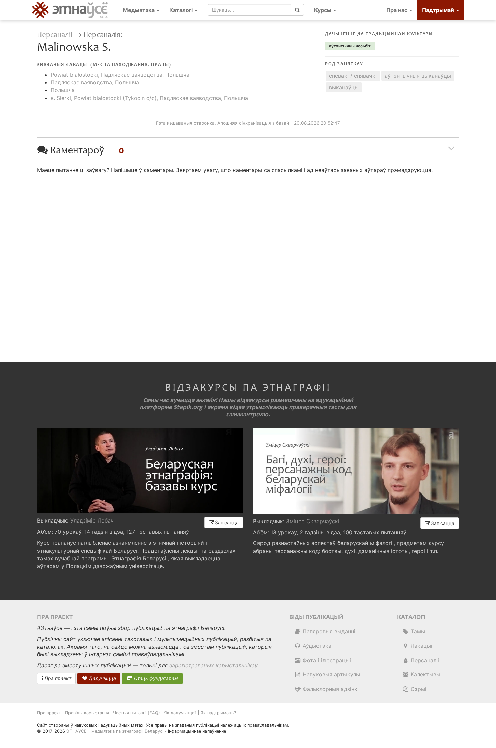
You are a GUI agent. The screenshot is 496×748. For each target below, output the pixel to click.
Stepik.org (188, 407)
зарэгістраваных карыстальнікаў (213, 665)
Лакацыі (420, 645)
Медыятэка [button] (139, 10)
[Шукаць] (297, 10)
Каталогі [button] (181, 10)
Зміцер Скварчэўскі (312, 521)
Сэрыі (417, 689)
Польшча (63, 90)
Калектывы (424, 674)
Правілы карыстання (87, 712)
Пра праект (57, 678)
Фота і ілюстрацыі (326, 660)
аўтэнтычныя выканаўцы (418, 75)
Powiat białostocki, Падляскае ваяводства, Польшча (120, 74)
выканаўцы (344, 87)
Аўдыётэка (316, 645)
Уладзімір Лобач (92, 520)
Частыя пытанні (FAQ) (136, 712)
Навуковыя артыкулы (330, 674)
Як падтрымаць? (218, 712)
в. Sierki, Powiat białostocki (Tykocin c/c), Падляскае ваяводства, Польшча (149, 98)
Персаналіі (54, 35)
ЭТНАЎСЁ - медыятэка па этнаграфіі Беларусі (114, 731)
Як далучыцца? (180, 712)
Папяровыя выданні (328, 631)
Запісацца (226, 522)
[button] (325, 10)
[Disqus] (248, 262)
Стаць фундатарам (155, 678)
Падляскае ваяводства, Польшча (95, 82)
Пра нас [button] (397, 10)
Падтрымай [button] (439, 10)
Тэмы (417, 631)
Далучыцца (102, 678)
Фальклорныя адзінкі (330, 689)
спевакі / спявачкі (353, 75)
